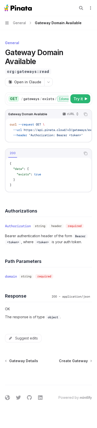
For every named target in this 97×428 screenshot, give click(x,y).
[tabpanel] (48, 175)
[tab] (12, 153)
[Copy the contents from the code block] (85, 114)
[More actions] (90, 7)
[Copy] (64, 99)
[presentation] (45, 99)
